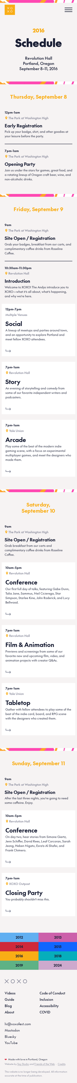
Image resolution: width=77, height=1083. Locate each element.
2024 (58, 965)
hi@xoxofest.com (18, 1023)
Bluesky (10, 1036)
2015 (57, 946)
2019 (19, 965)
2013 (57, 937)
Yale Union (16, 431)
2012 (19, 937)
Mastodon (12, 1030)
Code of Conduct (52, 993)
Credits (61, 1064)
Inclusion (46, 999)
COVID (45, 1012)
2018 (57, 956)
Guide (9, 999)
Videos (10, 993)
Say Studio (23, 1064)
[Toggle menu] (67, 10)
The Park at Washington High (28, 118)
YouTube (11, 1042)
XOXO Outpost (19, 884)
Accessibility (49, 1005)
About (9, 1012)
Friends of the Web (44, 1064)
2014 (19, 946)
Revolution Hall (18, 273)
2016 (38, 30)
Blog (8, 1005)
